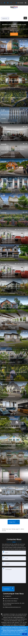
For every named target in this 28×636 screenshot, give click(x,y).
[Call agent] (1, 2)
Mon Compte (20, 2)
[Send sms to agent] (4, 2)
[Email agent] (8, 2)
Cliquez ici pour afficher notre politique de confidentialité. (15, 629)
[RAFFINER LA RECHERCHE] (25, 18)
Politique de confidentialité (19, 625)
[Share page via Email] (11, 2)
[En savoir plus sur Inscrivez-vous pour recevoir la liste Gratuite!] (14, 29)
